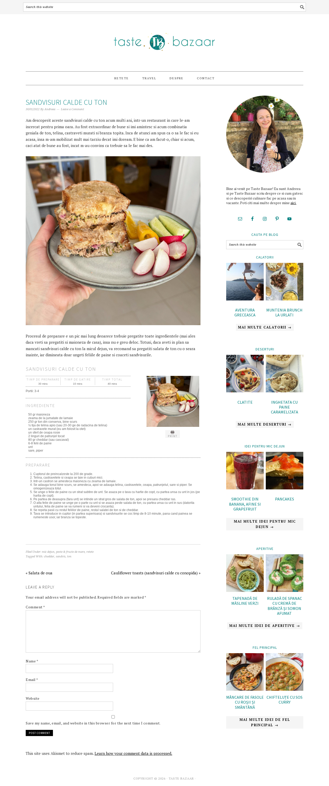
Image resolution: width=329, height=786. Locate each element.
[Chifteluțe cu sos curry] (284, 689)
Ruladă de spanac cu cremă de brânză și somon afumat (284, 606)
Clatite (245, 402)
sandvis (61, 556)
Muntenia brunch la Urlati (284, 312)
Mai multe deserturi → (265, 424)
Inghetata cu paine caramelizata (284, 407)
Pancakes (284, 499)
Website (33, 698)
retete (90, 552)
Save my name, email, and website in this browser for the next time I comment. (93, 723)
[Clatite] (245, 374)
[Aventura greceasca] (245, 282)
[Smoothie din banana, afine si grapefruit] (245, 471)
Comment (35, 606)
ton (69, 556)
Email (32, 679)
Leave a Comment (72, 109)
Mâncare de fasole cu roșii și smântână (245, 702)
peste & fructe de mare (70, 552)
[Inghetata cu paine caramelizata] (284, 374)
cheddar (49, 556)
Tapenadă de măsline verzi (245, 601)
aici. (293, 202)
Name (32, 661)
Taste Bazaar (164, 40)
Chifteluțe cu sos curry (285, 700)
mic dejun (48, 552)
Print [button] (172, 436)
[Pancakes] (284, 471)
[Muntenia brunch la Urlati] (284, 282)
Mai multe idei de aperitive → (264, 625)
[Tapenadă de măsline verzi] (245, 590)
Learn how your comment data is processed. (133, 753)
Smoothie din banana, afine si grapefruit (245, 503)
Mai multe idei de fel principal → (265, 722)
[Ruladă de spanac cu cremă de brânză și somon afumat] (284, 590)
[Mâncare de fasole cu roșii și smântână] (245, 689)
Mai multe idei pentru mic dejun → (265, 524)
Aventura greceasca (244, 312)
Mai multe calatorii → (265, 327)
